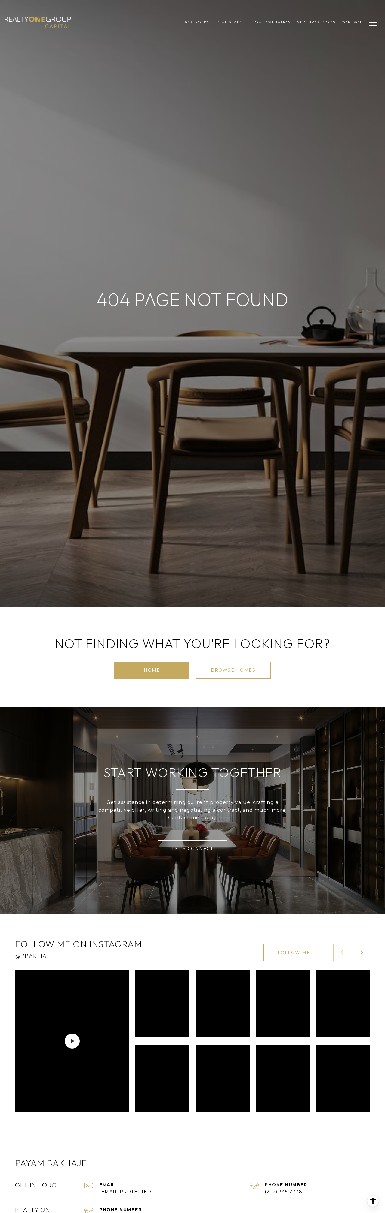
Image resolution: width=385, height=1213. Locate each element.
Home (152, 670)
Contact (352, 22)
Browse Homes (233, 670)
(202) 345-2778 (283, 1191)
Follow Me (294, 952)
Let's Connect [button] (192, 848)
